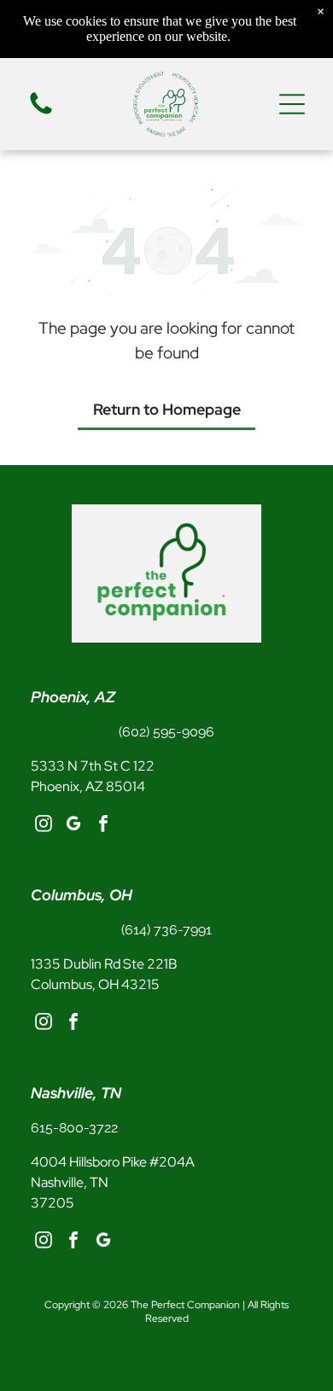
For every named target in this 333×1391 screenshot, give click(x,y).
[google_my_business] (73, 826)
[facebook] (103, 826)
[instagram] (43, 826)
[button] (292, 104)
